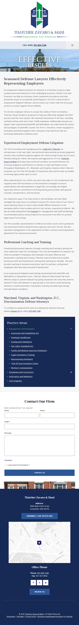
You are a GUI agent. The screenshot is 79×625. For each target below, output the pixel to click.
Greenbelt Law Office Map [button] (40, 516)
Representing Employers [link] (22, 359)
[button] (72, 45)
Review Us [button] (39, 592)
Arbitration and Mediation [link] (21, 376)
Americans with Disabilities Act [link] (25, 333)
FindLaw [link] (69, 616)
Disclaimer (8, 460)
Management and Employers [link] (22, 329)
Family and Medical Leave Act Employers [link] (29, 350)
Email (7, 422)
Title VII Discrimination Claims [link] (24, 363)
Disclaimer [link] (11, 616)
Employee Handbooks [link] (20, 337)
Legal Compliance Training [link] (23, 355)
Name (6, 410)
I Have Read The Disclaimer (19, 465)
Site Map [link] (20, 616)
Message (7, 433)
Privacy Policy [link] (30, 616)
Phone (42, 410)
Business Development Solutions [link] (50, 616)
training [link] (34, 211)
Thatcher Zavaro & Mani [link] (34, 614)
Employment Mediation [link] (21, 342)
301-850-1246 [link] (40, 45)
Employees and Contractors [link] (21, 372)
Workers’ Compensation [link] (21, 368)
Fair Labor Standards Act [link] (22, 346)
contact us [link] (15, 311)
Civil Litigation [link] (15, 381)
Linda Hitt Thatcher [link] (51, 149)
